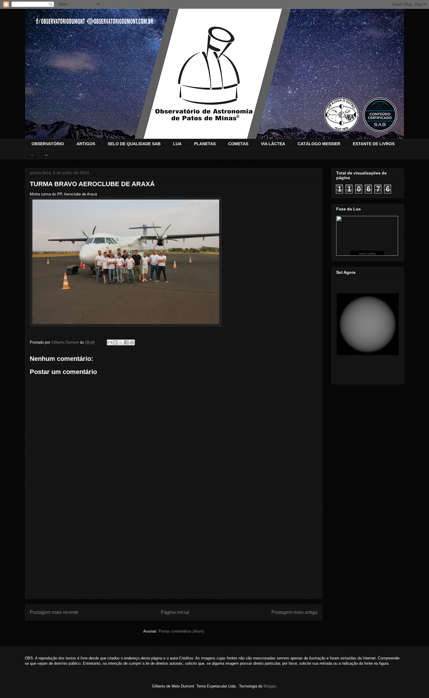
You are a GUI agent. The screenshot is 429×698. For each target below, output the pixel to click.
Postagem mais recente (54, 612)
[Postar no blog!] (115, 342)
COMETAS (238, 143)
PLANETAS (205, 143)
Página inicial (175, 612)
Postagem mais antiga (294, 612)
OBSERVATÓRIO (48, 143)
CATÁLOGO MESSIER (319, 143)
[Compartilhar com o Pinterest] (132, 342)
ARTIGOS (85, 143)
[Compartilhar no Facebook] (126, 342)
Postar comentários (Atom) (181, 631)
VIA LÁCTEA (273, 143)
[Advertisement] (174, 553)
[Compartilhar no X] (121, 342)
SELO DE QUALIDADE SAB (134, 143)
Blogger (270, 686)
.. (46, 154)
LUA (177, 143)
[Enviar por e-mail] (110, 342)
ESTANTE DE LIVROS (374, 143)
